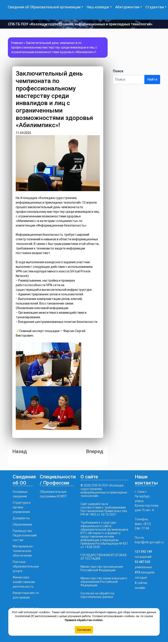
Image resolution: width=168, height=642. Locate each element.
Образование (22, 524)
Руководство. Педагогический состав (25, 535)
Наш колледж (98, 7)
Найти (152, 79)
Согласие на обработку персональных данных (97, 595)
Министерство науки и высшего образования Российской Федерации (103, 581)
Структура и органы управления (21, 507)
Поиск (118, 71)
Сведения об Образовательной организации (44, 7)
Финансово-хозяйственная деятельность (24, 582)
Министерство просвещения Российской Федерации (101, 568)
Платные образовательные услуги (26, 566)
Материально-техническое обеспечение (23, 551)
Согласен (84, 630)
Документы (21, 518)
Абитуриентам (127, 7)
